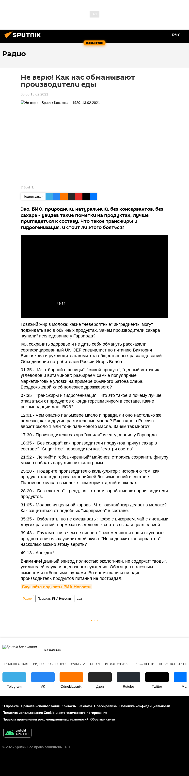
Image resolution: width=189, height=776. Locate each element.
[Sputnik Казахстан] (24, 39)
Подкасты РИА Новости (54, 598)
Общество (56, 664)
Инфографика (116, 664)
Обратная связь (102, 719)
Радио (27, 598)
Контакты (69, 706)
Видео (38, 664)
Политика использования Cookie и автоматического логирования (54, 712)
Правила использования (40, 706)
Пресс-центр (143, 664)
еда (79, 598)
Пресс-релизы (105, 706)
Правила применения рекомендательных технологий (45, 719)
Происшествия (15, 664)
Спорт (95, 664)
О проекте (10, 706)
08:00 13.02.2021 (34, 94)
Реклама (85, 706)
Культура (77, 664)
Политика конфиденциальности (144, 706)
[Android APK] (17, 733)
